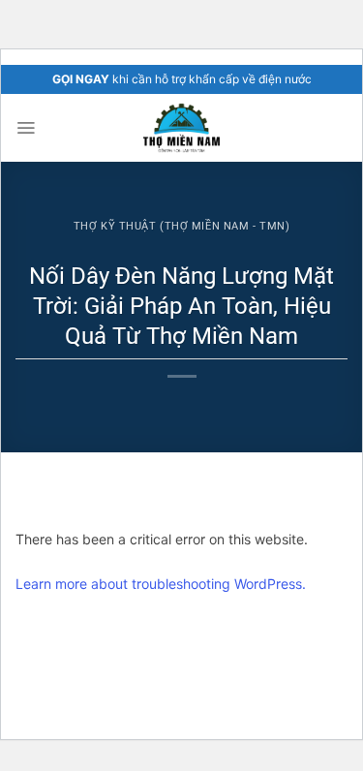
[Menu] (25, 128)
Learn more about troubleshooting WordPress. (160, 583)
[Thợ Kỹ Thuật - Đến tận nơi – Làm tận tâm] (182, 128)
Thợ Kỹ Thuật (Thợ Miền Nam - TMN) (181, 226)
